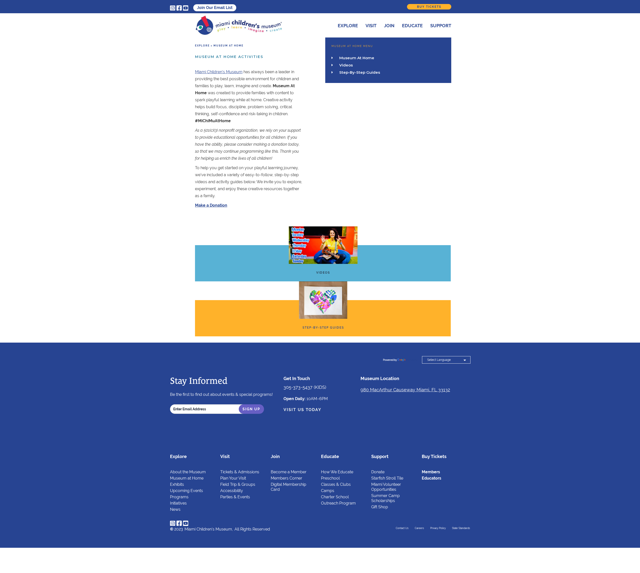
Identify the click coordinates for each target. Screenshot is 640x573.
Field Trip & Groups (237, 484)
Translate (412, 360)
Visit (371, 25)
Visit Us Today (303, 409)
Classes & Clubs (336, 484)
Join (389, 25)
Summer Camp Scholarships (385, 498)
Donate (377, 472)
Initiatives (178, 503)
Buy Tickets (429, 6)
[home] (238, 25)
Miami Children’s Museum (218, 71)
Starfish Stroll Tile (387, 478)
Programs (179, 497)
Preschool (330, 478)
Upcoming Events (186, 490)
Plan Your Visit (233, 478)
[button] (344, 24)
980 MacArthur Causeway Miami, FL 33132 (405, 389)
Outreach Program (338, 503)
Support (440, 25)
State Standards (461, 528)
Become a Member (288, 472)
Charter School (335, 497)
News (175, 509)
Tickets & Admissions (239, 472)
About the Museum (188, 472)
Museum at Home (187, 478)
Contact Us (402, 528)
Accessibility (231, 490)
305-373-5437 (298, 387)
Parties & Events (235, 497)
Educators (431, 478)
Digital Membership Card (288, 487)
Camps (327, 490)
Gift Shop (379, 507)
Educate (412, 25)
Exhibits (177, 484)
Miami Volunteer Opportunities (386, 487)
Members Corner (286, 478)
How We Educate (337, 472)
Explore (348, 25)
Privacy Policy (438, 528)
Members (431, 472)
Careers (419, 528)
